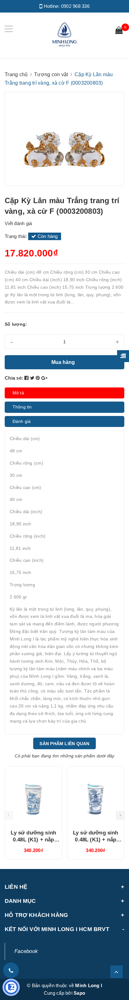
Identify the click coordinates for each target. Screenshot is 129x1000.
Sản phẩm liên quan (64, 743)
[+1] (44, 378)
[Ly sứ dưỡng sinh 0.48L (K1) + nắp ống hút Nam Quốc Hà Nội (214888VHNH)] (33, 795)
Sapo (79, 993)
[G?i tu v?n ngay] (11, 987)
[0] (119, 31)
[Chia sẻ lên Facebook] (27, 378)
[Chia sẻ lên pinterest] (38, 378)
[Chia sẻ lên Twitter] (33, 378)
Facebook (26, 951)
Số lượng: (16, 324)
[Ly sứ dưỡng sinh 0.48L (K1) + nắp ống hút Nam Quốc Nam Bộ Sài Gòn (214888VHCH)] (95, 795)
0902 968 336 (75, 6)
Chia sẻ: (14, 378)
